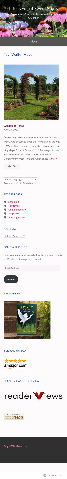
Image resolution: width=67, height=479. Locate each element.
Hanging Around (17, 217)
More (54, 159)
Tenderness (14, 205)
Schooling (13, 201)
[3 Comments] (9, 166)
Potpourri (13, 213)
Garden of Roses (14, 125)
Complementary (17, 209)
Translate (28, 183)
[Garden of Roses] (14, 166)
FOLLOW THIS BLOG (15, 247)
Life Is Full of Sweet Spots (33, 8)
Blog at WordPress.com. (15, 446)
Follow (10, 279)
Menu (33, 41)
